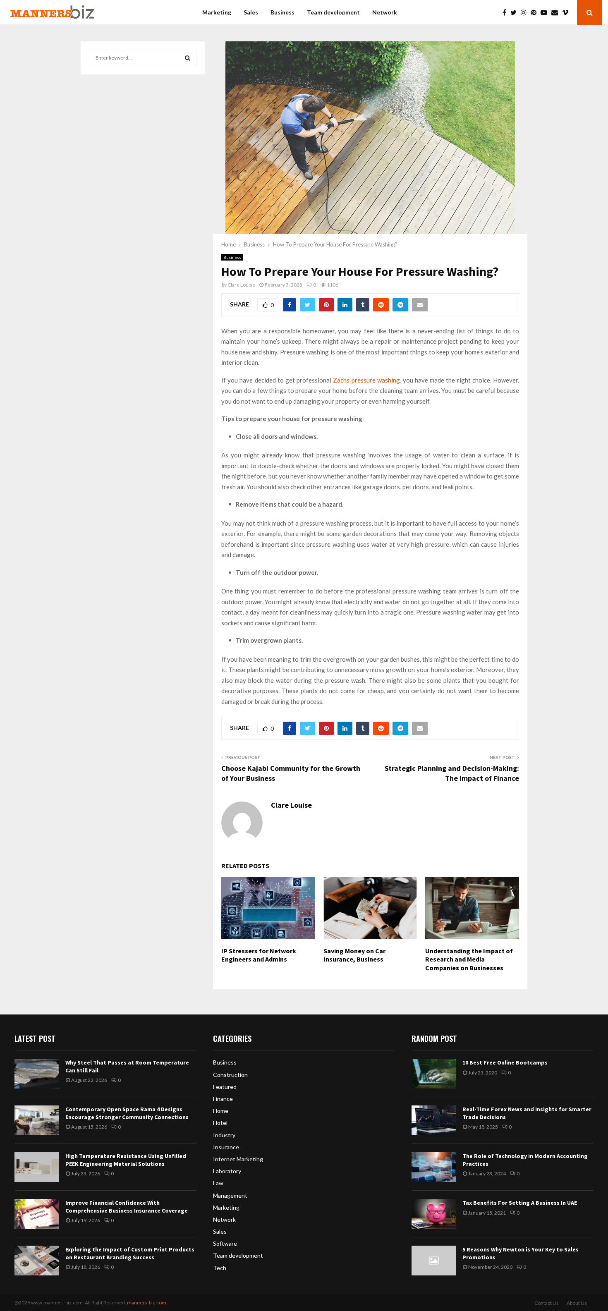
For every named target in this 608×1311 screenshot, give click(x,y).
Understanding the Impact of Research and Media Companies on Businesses (469, 959)
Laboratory (227, 1171)
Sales (251, 12)
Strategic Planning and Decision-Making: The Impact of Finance (452, 773)
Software (225, 1243)
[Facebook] (506, 12)
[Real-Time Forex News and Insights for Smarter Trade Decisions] (434, 1120)
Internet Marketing (238, 1159)
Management (230, 1195)
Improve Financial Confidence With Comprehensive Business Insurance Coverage (126, 1206)
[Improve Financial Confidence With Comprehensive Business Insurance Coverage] (36, 1214)
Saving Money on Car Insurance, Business (354, 955)
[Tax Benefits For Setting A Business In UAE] (434, 1214)
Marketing (216, 12)
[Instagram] (526, 12)
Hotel (220, 1122)
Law (218, 1183)
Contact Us (546, 1303)
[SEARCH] (187, 58)
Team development (333, 12)
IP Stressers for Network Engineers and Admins (258, 955)
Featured (225, 1086)
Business (282, 12)
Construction (230, 1074)
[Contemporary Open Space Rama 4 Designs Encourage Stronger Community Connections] (36, 1120)
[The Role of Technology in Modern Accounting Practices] (434, 1167)
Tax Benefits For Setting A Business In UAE (519, 1202)
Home (220, 1110)
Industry (224, 1135)
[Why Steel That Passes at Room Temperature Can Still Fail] (36, 1074)
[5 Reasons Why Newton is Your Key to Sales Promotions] (434, 1260)
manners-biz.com (146, 1302)
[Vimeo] (567, 12)
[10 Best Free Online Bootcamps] (434, 1074)
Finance (223, 1098)
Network (384, 12)
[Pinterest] (536, 12)
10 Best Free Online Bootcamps (505, 1062)
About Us (577, 1303)
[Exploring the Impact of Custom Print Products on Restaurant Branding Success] (36, 1260)
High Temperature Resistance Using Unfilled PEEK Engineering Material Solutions (125, 1159)
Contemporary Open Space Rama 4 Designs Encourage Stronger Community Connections (127, 1112)
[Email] (556, 12)
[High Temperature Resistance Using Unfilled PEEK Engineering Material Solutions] (36, 1167)
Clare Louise (241, 285)
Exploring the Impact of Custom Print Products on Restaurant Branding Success (129, 1253)
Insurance (226, 1147)
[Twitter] (515, 12)
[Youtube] (546, 12)
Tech (219, 1267)
